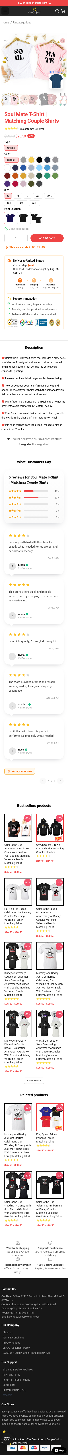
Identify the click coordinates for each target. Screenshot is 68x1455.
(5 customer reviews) (32, 128)
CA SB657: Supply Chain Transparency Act (26, 1352)
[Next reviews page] (60, 781)
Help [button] (61, 1450)
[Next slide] (61, 59)
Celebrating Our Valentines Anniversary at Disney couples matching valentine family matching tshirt (49, 1209)
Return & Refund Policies (16, 1379)
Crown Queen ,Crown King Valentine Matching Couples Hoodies (50, 848)
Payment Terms (11, 1374)
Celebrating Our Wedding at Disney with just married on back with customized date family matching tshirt (17, 1209)
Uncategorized (22, 22)
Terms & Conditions (13, 1337)
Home (5, 22)
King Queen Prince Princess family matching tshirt (46, 1138)
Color (7, 153)
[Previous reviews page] (43, 781)
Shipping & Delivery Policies (18, 1369)
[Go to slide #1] (10, 99)
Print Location (12, 208)
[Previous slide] (7, 59)
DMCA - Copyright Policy (16, 1347)
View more (34, 1080)
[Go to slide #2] (29, 99)
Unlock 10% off (7, 1439)
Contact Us (9, 1384)
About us (8, 1332)
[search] (57, 11)
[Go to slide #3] (48, 99)
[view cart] (63, 11)
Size (6, 190)
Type (7, 142)
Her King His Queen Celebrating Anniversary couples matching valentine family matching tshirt (17, 916)
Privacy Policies (11, 1342)
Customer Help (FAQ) (14, 1389)
